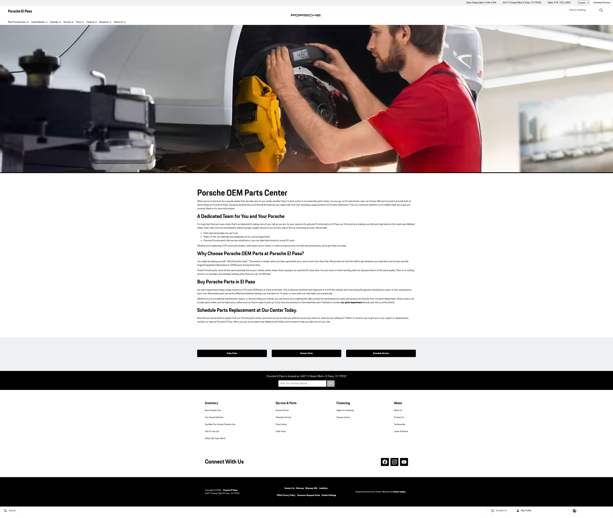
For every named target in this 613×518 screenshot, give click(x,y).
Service (67, 22)
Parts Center (281, 424)
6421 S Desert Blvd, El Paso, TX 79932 (522, 2)
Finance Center (343, 417)
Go (330, 383)
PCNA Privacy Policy (286, 495)
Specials (54, 22)
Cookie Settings (329, 495)
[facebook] (385, 462)
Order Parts (232, 353)
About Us (118, 22)
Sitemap (300, 488)
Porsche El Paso (230, 490)
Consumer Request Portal (308, 495)
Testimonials (399, 424)
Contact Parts (306, 353)
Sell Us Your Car (212, 431)
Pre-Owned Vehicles (214, 417)
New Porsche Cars (17, 22)
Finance (90, 22)
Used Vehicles (38, 22)
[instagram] (394, 462)
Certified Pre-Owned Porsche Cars (220, 424)
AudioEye (323, 488)
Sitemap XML (311, 488)
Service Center (282, 410)
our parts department (351, 302)
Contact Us (399, 417)
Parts (78, 22)
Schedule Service (381, 353)
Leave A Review (401, 431)
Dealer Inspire (399, 491)
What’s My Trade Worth (215, 438)
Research (104, 22)
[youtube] (404, 462)
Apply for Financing (345, 410)
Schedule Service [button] (601, 2)
